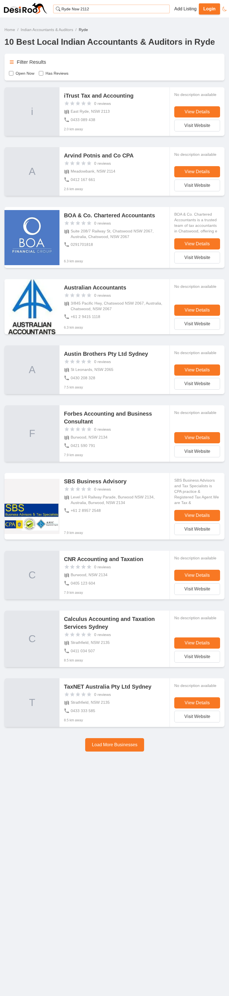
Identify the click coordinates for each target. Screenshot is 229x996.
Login (209, 8)
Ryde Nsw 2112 (75, 9)
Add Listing (185, 8)
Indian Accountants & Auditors (47, 29)
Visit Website (197, 125)
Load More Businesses (114, 744)
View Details (197, 111)
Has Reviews (57, 73)
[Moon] (224, 9)
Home (9, 29)
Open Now (25, 73)
